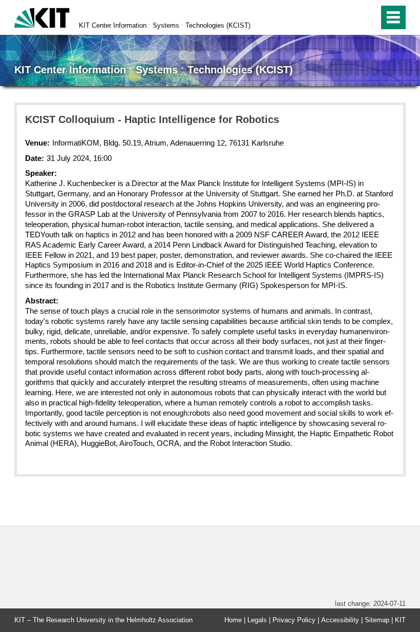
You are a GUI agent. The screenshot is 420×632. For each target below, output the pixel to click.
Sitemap (377, 620)
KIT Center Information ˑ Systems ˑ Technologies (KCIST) (164, 25)
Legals (257, 620)
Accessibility (340, 620)
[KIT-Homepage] (42, 16)
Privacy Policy (294, 620)
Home (233, 620)
